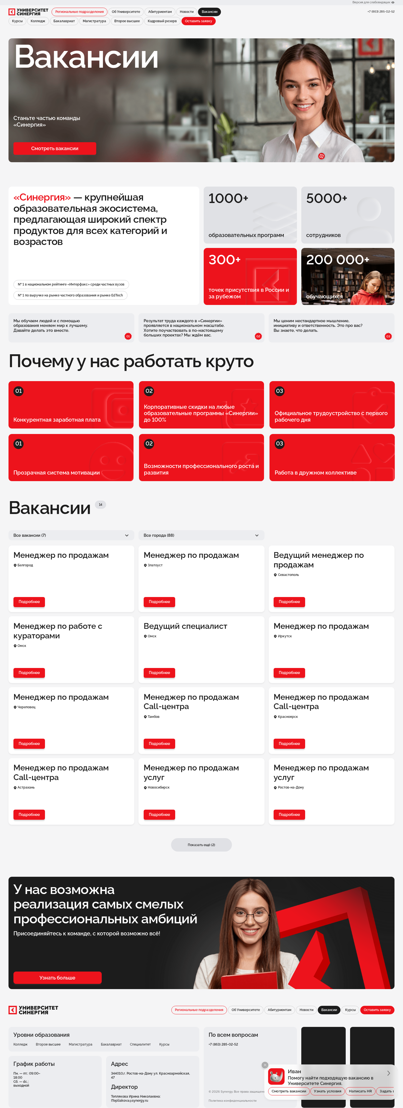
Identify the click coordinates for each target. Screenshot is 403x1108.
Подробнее (29, 601)
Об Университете (126, 12)
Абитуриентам (160, 12)
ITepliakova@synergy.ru (129, 1100)
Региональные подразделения (79, 12)
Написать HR (360, 1091)
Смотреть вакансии (54, 148)
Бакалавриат (64, 21)
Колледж (38, 21)
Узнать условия (327, 1091)
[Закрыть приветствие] (265, 1065)
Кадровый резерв (162, 21)
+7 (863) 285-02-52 (381, 11)
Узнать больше (57, 978)
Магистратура (94, 21)
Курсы (17, 21)
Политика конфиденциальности (233, 1101)
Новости (187, 12)
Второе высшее (127, 21)
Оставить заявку (198, 21)
